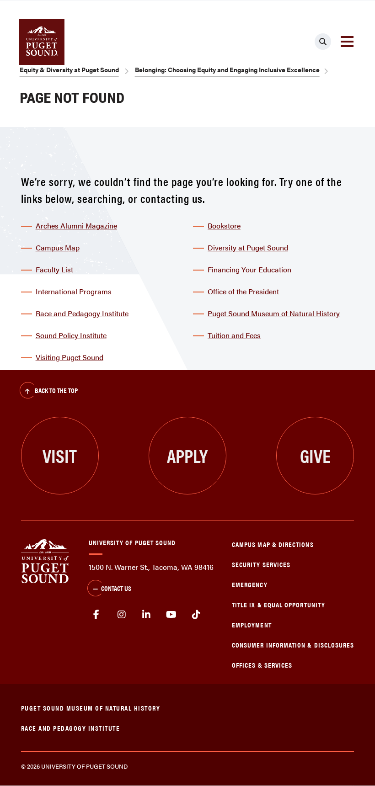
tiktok (196, 614)
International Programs (74, 291)
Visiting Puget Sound (69, 357)
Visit (60, 455)
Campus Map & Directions (273, 544)
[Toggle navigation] (347, 41)
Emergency (250, 584)
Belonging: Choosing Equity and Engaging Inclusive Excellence (227, 69)
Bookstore (224, 225)
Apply (187, 455)
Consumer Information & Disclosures (293, 644)
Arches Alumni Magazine (76, 225)
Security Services (261, 564)
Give (315, 455)
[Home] (45, 560)
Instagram (121, 614)
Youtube (171, 614)
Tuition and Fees (234, 335)
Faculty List (54, 269)
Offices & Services (262, 664)
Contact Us (116, 588)
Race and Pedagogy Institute (82, 313)
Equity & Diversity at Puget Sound (69, 69)
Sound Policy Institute (71, 335)
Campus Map (58, 247)
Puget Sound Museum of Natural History (274, 313)
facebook (97, 614)
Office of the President (243, 291)
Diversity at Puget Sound (248, 247)
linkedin (147, 614)
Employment (252, 624)
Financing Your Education (249, 269)
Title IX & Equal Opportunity (278, 604)
